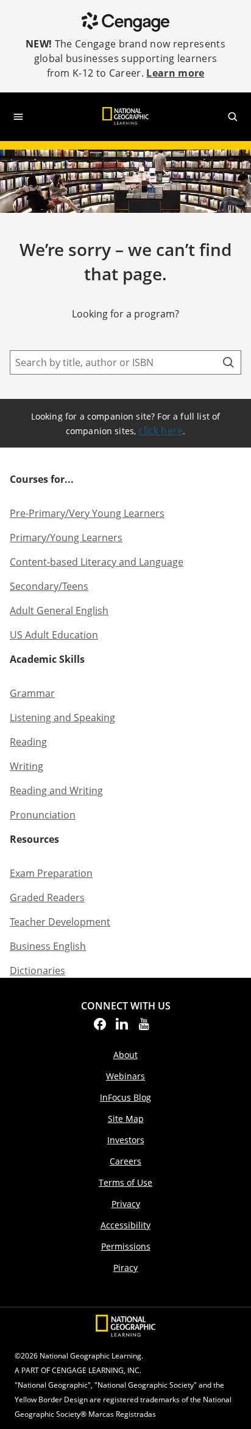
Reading (28, 742)
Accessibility (125, 1225)
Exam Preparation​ (51, 873)
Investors (125, 1140)
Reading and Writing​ (56, 790)
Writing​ (26, 766)
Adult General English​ (59, 610)
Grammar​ (32, 693)
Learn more (175, 73)
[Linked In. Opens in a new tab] (122, 1027)
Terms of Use (125, 1182)
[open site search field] (232, 116)
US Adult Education (54, 635)
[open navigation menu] (18, 116)
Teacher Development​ (60, 922)
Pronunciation (43, 815)
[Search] (228, 362)
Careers (125, 1161)
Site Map (126, 1118)
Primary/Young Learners (66, 537)
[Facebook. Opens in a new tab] (100, 1027)
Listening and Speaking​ (62, 717)
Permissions (125, 1246)
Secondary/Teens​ (49, 586)
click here (160, 430)
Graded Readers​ (47, 897)
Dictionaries (37, 970)
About (125, 1055)
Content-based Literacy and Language (96, 562)
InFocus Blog (125, 1097)
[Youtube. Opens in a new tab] (143, 1027)
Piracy (125, 1267)
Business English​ (48, 946)
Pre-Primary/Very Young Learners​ (87, 513)
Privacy (125, 1203)
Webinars (125, 1076)
